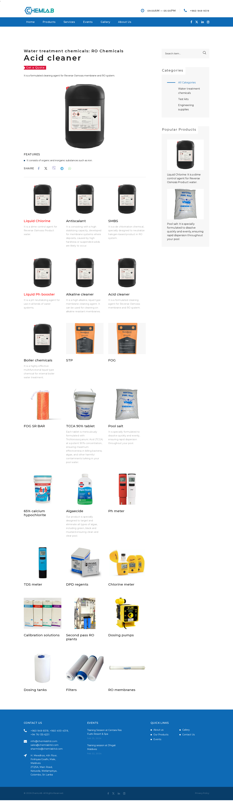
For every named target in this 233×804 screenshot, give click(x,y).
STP (69, 360)
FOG (112, 360)
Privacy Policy (202, 793)
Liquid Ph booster (39, 294)
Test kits (183, 99)
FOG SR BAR (34, 426)
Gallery (105, 21)
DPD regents (77, 584)
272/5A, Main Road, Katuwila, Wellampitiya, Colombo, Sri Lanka (44, 771)
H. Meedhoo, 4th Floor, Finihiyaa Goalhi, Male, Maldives (44, 759)
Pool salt (115, 426)
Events (88, 21)
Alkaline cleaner (80, 294)
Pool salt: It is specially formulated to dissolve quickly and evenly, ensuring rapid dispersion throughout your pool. (185, 231)
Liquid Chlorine (37, 221)
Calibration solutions (42, 635)
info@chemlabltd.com (44, 741)
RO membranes (121, 690)
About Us (124, 21)
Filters (71, 690)
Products (49, 21)
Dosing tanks (35, 690)
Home (30, 21)
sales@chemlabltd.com (45, 745)
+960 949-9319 (199, 11)
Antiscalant (76, 221)
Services (69, 21)
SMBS (113, 221)
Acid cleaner (119, 294)
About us (158, 729)
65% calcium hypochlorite (35, 513)
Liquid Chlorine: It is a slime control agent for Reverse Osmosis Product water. (184, 178)
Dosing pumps (121, 635)
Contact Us (188, 734)
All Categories (187, 82)
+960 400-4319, (59, 730)
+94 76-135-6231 (40, 734)
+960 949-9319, (40, 730)
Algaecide (74, 511)
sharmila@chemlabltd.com (47, 748)
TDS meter (33, 584)
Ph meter (116, 511)
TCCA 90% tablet (80, 426)
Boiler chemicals (38, 360)
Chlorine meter (121, 584)
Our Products (160, 734)
